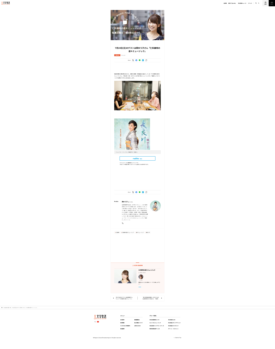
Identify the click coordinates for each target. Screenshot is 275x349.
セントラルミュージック (155, 322)
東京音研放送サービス (155, 328)
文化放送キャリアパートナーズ (157, 325)
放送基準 (122, 328)
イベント (250, 3)
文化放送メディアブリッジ (174, 322)
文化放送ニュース (242, 3)
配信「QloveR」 (232, 3)
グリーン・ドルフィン (173, 328)
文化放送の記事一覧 (7, 307)
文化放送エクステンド (173, 325)
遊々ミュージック (140, 232)
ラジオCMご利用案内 (125, 325)
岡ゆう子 (148, 232)
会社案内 (122, 319)
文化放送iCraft (171, 319)
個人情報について (138, 322)
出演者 (225, 3)
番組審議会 (137, 319)
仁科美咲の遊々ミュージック (128, 232)
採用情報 (122, 322)
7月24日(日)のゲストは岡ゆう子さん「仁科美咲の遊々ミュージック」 (25, 307)
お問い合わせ (137, 325)
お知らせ (117, 55)
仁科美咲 (117, 232)
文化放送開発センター (155, 319)
